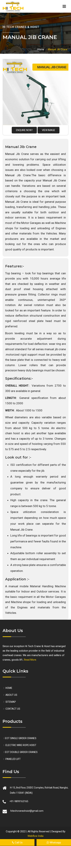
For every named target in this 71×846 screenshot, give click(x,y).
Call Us (16, 842)
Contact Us (12, 708)
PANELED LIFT (13, 759)
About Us (11, 695)
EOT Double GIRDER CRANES (21, 752)
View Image (48, 130)
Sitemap (10, 701)
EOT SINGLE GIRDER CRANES (20, 738)
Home (40, 49)
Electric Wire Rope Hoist (20, 745)
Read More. (30, 659)
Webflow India (35, 836)
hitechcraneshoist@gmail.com (26, 810)
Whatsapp (53, 842)
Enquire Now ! (24, 130)
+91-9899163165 (18, 801)
